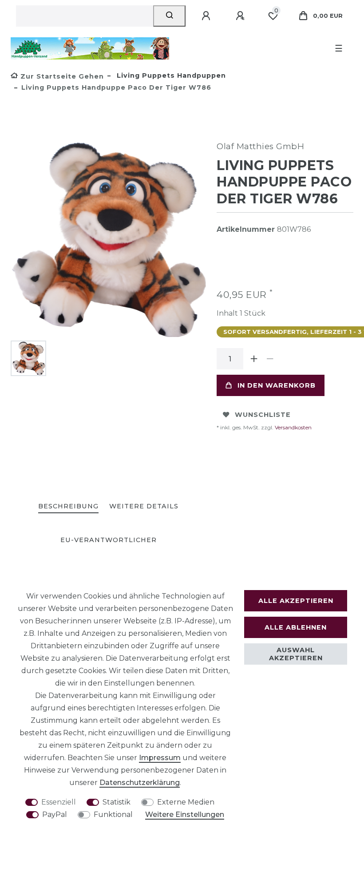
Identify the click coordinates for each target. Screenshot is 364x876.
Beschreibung (68, 506)
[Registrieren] (241, 16)
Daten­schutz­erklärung (139, 782)
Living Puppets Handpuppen (170, 75)
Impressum (160, 757)
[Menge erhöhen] (254, 358)
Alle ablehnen (296, 627)
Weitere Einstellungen (184, 814)
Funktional (113, 814)
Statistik (117, 802)
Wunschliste (263, 415)
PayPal (54, 814)
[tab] (68, 506)
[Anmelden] (207, 16)
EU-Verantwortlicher (108, 540)
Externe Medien (185, 802)
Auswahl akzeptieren (296, 654)
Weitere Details (143, 506)
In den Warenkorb (276, 385)
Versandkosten (292, 427)
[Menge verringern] (270, 358)
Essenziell (58, 802)
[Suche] (169, 16)
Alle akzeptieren (295, 601)
